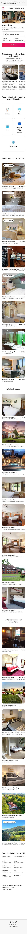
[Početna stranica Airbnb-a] (3, 8)
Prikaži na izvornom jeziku (9, 3)
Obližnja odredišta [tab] (6, 856)
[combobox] (13, 35)
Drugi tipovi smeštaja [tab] (19, 856)
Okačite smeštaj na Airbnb (16, 8)
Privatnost (11, 926)
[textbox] (7, 40)
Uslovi (16, 926)
